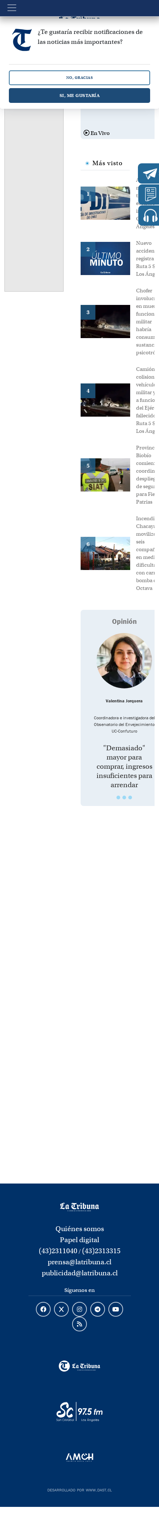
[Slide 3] (130, 797)
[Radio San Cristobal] (79, 1411)
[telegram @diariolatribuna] (97, 1309)
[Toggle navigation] (12, 8)
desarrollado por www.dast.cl (79, 1489)
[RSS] (79, 1324)
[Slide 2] (124, 797)
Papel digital (79, 1240)
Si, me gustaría (80, 95)
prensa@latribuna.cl (79, 1262)
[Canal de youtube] (115, 1309)
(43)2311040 (58, 1251)
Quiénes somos (79, 1228)
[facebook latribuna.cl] (43, 1309)
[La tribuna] (79, 1206)
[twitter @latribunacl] (61, 1309)
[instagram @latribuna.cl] (79, 1309)
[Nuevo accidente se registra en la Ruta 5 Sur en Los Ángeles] (108, 257)
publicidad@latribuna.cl (80, 1273)
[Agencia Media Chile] (79, 1457)
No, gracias (79, 77)
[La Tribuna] (79, 1366)
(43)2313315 (101, 1251)
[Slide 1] (118, 797)
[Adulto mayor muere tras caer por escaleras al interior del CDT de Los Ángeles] (108, 202)
